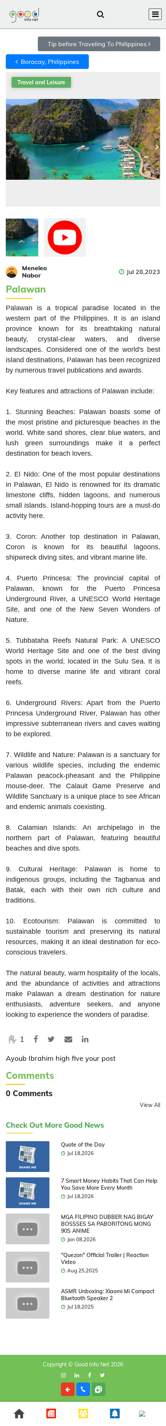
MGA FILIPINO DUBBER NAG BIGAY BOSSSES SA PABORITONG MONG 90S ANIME (107, 1224)
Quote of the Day (83, 1144)
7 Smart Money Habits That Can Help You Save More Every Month (109, 1184)
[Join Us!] (137, 14)
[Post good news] (98, 1389)
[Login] (119, 14)
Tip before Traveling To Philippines (97, 44)
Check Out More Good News (55, 1125)
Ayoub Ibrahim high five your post (60, 1058)
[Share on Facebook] (35, 1039)
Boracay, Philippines (48, 61)
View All (150, 1105)
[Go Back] (68, 1389)
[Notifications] (100, 14)
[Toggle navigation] (155, 14)
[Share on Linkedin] (85, 1039)
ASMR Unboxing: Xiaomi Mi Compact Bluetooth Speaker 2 (107, 1295)
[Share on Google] (68, 1039)
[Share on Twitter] (51, 1039)
